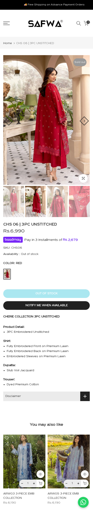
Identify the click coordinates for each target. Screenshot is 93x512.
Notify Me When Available (47, 305)
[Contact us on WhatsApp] (83, 502)
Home (7, 43)
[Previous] (8, 120)
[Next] (84, 120)
